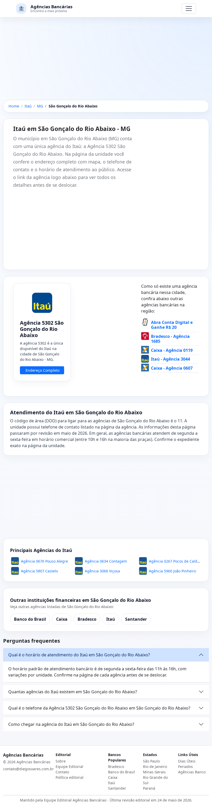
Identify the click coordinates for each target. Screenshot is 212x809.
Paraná (149, 788)
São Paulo (151, 761)
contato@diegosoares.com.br (28, 768)
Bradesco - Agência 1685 (170, 338)
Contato (62, 771)
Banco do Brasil (30, 619)
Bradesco (87, 619)
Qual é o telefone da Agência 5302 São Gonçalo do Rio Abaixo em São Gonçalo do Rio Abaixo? (99, 708)
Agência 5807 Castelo (39, 571)
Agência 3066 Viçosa (102, 571)
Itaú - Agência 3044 (170, 359)
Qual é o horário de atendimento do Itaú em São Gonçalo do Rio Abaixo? (79, 655)
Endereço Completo (42, 370)
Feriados (185, 766)
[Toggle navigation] (188, 8)
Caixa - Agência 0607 (172, 368)
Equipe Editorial (69, 766)
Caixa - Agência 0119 (172, 350)
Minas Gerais (154, 771)
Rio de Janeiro (155, 766)
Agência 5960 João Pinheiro (172, 571)
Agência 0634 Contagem (106, 561)
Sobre (61, 761)
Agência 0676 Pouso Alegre (44, 561)
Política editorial (70, 777)
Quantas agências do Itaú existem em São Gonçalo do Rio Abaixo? (72, 692)
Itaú (110, 619)
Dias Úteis (186, 761)
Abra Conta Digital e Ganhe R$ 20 (172, 325)
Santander (136, 619)
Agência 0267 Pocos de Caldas (175, 561)
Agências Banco (192, 771)
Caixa (61, 619)
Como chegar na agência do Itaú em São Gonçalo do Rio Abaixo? (71, 724)
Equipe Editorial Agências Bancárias (75, 800)
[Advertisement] (106, 62)
